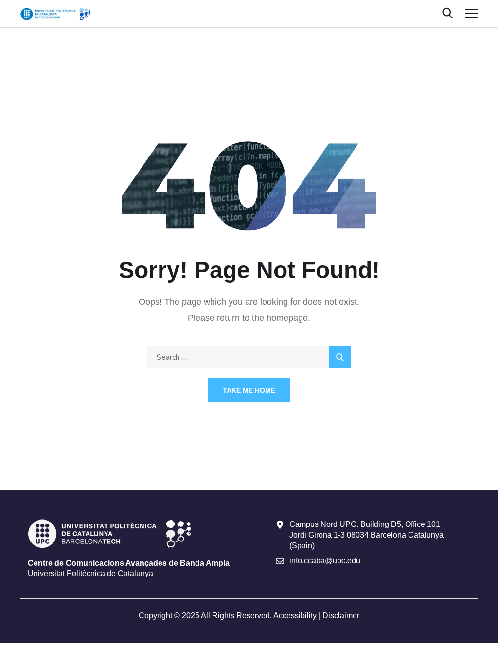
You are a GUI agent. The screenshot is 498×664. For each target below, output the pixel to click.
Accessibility (295, 616)
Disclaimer (340, 616)
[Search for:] (249, 357)
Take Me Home (249, 390)
